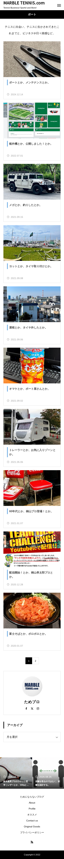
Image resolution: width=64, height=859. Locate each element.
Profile (32, 808)
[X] (32, 708)
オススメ (32, 814)
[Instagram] (38, 708)
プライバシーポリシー (32, 832)
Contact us (32, 820)
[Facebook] (26, 708)
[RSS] (32, 842)
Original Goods (32, 826)
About (32, 802)
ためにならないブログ (32, 796)
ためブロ (32, 702)
